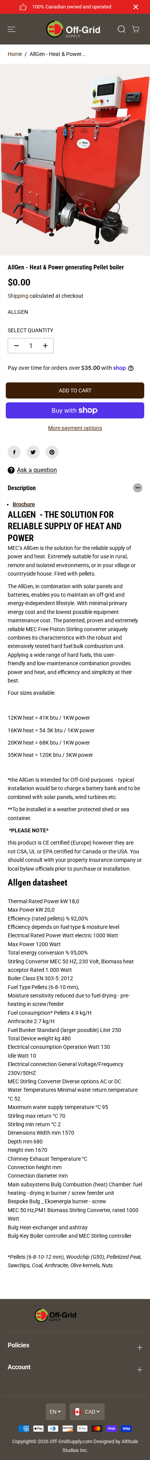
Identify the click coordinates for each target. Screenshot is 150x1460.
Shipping (18, 296)
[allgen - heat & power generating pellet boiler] (75, 160)
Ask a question (37, 470)
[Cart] (135, 29)
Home (15, 54)
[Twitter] (33, 452)
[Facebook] (14, 452)
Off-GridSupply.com (71, 1441)
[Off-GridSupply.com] (73, 29)
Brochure (24, 504)
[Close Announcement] (135, 6)
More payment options (75, 428)
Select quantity (30, 330)
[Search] (121, 29)
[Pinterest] (51, 452)
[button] (12, 29)
